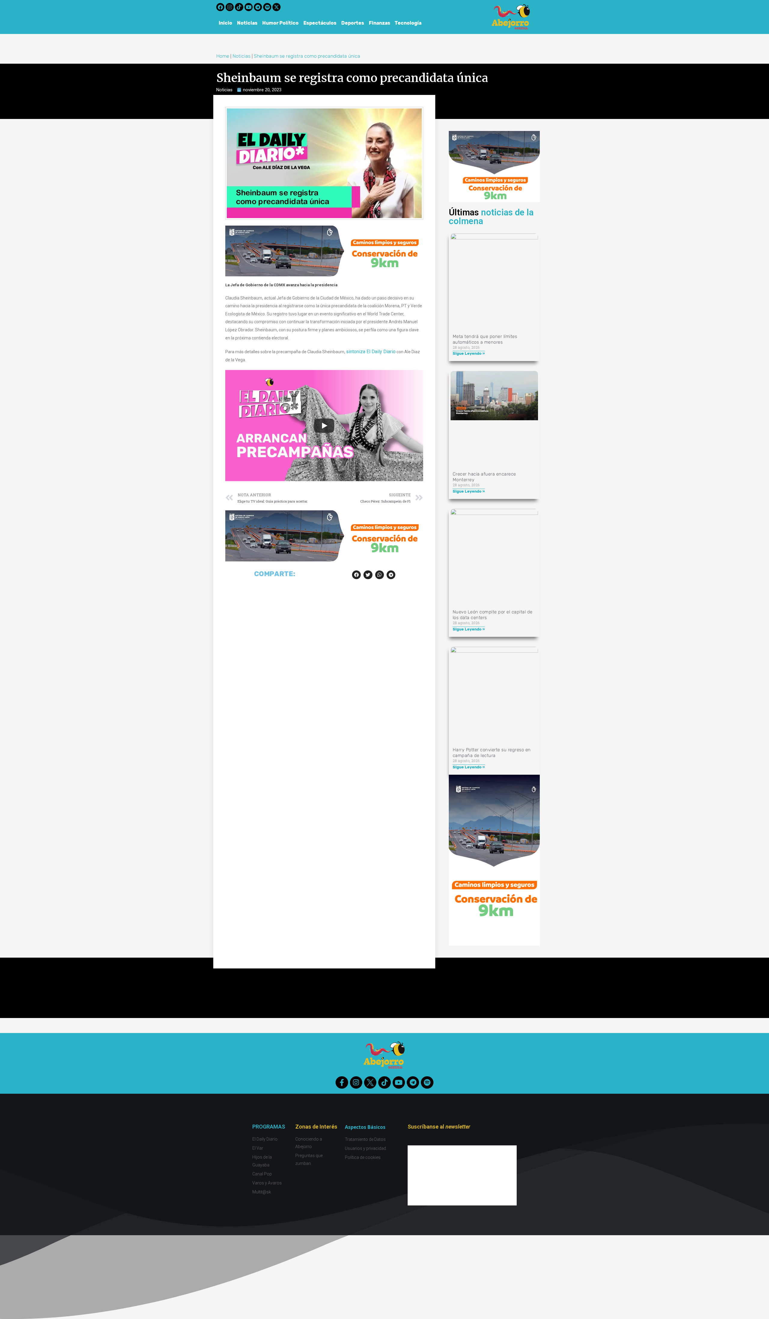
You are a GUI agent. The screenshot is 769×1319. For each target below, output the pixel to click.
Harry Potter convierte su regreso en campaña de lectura (492, 752)
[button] (356, 574)
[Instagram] (230, 7)
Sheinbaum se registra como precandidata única (307, 56)
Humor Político (280, 23)
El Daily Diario (381, 351)
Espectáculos (319, 23)
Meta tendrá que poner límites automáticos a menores (485, 339)
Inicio (225, 23)
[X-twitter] (276, 7)
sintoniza (356, 351)
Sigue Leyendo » (469, 353)
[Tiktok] (239, 7)
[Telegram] (258, 7)
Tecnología (408, 23)
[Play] (324, 425)
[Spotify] (267, 7)
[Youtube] (249, 7)
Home (222, 56)
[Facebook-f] (342, 1082)
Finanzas (379, 23)
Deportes (352, 23)
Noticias (247, 23)
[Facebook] (220, 7)
